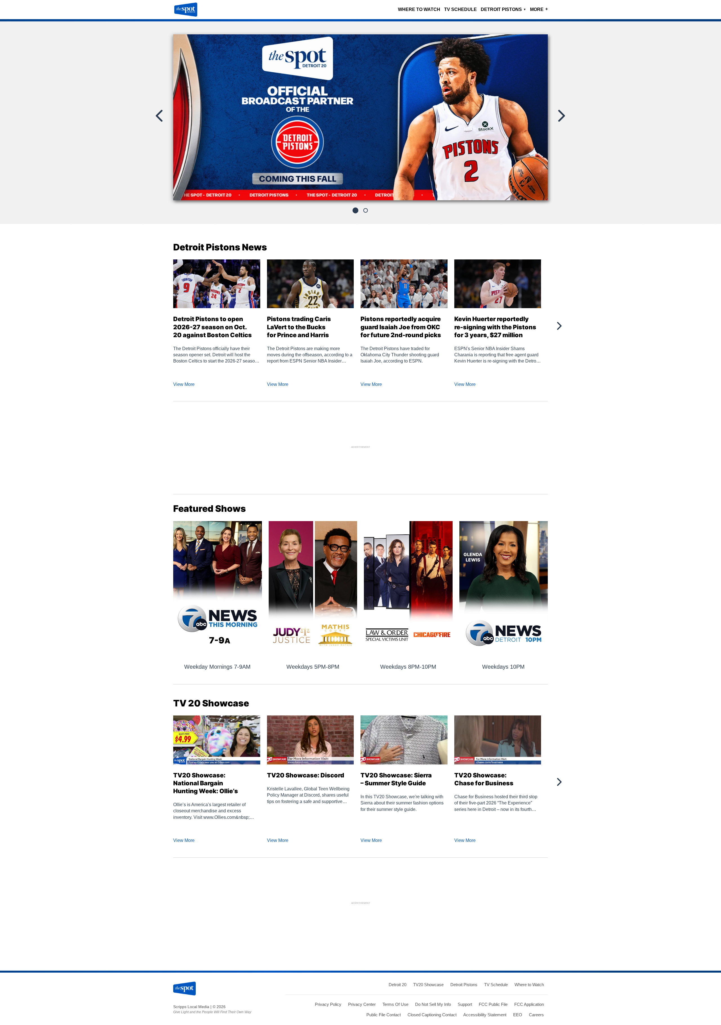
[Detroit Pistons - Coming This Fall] (360, 119)
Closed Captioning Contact (432, 1014)
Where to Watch (419, 9)
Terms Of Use (395, 1004)
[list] (360, 117)
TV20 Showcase (428, 984)
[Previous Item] (159, 115)
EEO (517, 1014)
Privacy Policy (328, 1004)
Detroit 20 (397, 984)
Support (465, 1004)
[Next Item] (561, 115)
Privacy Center (362, 1004)
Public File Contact (383, 1014)
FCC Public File (493, 1004)
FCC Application (529, 1004)
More (539, 9)
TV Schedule (460, 9)
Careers (536, 1014)
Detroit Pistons (503, 9)
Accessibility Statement (484, 1014)
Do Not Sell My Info (433, 1004)
